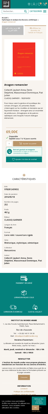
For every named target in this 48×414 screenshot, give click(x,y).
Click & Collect (35, 312)
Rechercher (25, 11)
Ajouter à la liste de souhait (26, 159)
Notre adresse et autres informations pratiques (29, 4)
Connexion (34, 4)
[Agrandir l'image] (24, 59)
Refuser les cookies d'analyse (39, 401)
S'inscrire (24, 377)
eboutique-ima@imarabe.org (26, 336)
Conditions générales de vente (24, 394)
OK (35, 408)
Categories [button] (36, 11)
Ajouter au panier (29, 143)
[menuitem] (24, 394)
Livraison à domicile (13, 312)
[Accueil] (6, 4)
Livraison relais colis (24, 297)
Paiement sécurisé (24, 283)
